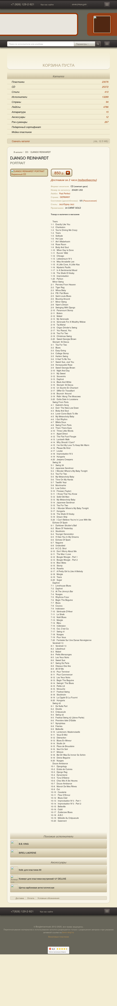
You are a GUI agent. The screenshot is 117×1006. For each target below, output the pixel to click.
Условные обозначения (48, 898)
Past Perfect (64, 193)
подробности (87, 180)
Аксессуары (60, 117)
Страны (60, 102)
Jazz (61, 204)
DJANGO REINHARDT (41, 152)
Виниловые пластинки (58, 936)
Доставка (20, 898)
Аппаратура (60, 112)
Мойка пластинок (22, 132)
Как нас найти (47, 4)
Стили (60, 91)
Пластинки (60, 81)
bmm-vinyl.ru (68, 932)
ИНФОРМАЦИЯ (79, 4)
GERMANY (65, 197)
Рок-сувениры (60, 122)
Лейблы (60, 107)
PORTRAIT (17, 163)
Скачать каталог (60, 141)
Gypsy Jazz (69, 204)
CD (60, 86)
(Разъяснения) (90, 200)
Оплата (30, 898)
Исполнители (60, 97)
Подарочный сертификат (26, 127)
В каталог (18, 152)
